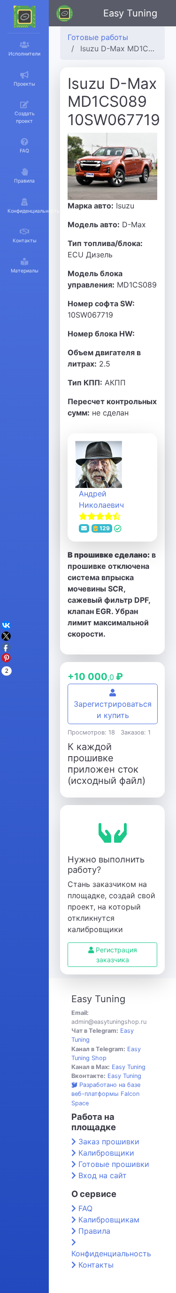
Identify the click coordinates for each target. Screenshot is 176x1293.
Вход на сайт (102, 1175)
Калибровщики (106, 1152)
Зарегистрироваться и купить (113, 709)
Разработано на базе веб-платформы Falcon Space (105, 1093)
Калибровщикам (108, 1219)
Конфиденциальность (111, 1253)
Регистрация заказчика (115, 955)
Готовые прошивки (113, 1164)
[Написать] (84, 528)
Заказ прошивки (108, 1141)
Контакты (96, 1264)
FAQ (85, 1208)
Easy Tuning (130, 13)
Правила (94, 1231)
